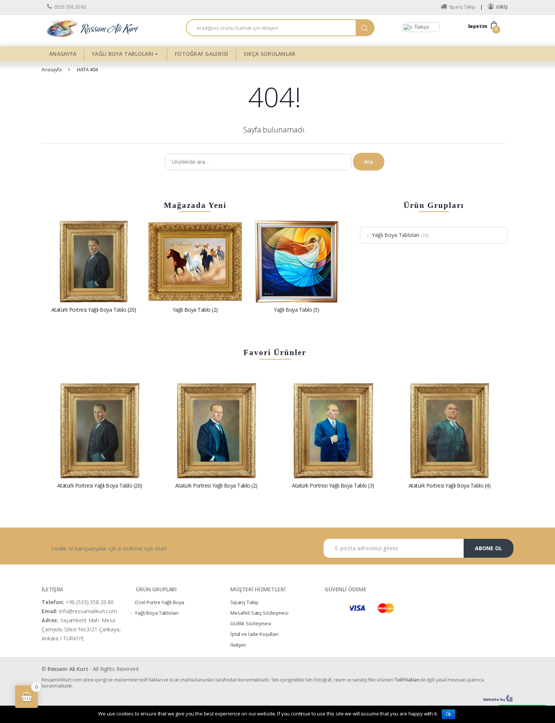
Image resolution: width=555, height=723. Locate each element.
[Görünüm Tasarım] (498, 698)
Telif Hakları (406, 680)
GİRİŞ (502, 7)
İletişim (238, 644)
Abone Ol (488, 548)
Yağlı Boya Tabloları (122, 53)
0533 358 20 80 (70, 7)
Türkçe (421, 27)
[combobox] (271, 27)
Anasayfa (62, 53)
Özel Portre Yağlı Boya (159, 602)
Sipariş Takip (462, 7)
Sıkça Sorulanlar (269, 53)
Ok (449, 714)
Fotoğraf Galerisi (201, 53)
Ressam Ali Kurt (68, 668)
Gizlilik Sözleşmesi (250, 623)
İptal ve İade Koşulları (254, 634)
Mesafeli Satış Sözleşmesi (259, 612)
